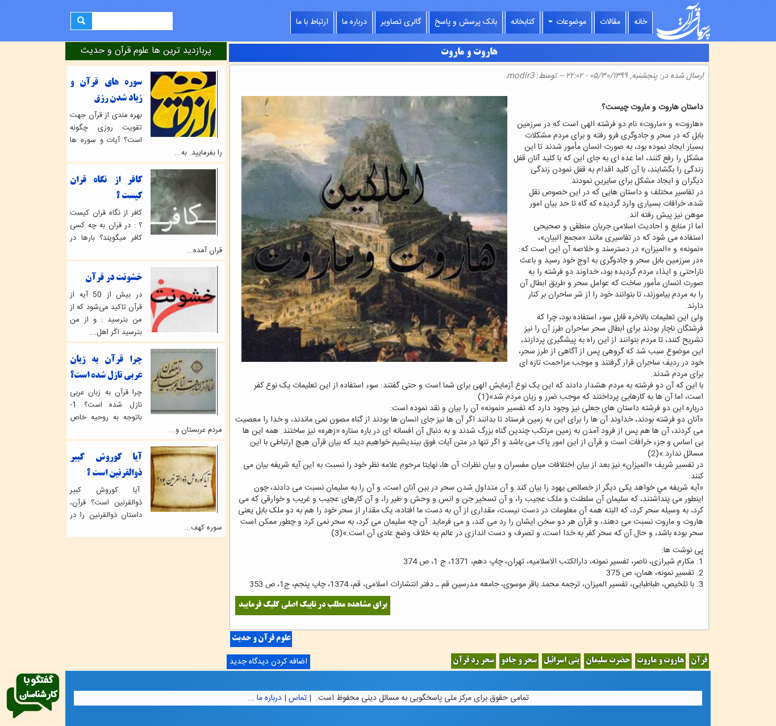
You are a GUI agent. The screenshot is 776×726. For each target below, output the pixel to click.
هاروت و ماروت (660, 661)
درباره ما (354, 22)
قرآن (699, 661)
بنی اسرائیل (561, 661)
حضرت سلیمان (608, 661)
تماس (298, 698)
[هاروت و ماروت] (699, 95)
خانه (640, 22)
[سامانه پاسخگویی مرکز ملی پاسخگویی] (33, 696)
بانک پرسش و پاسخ (466, 22)
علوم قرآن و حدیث (261, 639)
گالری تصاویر (401, 22)
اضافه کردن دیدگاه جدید (268, 662)
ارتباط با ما (312, 22)
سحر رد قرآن (473, 661)
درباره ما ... (265, 698)
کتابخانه (523, 22)
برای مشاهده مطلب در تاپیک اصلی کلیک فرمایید (313, 605)
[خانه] (683, 21)
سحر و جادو (519, 661)
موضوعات (570, 22)
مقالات (610, 22)
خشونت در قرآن (113, 278)
